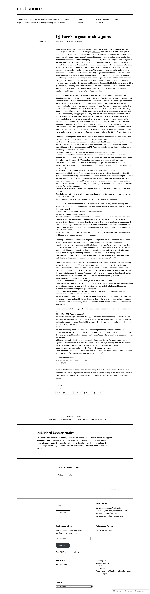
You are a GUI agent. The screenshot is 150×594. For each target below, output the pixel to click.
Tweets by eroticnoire (104, 530)
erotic (110, 370)
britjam (100, 370)
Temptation (100, 568)
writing (59, 378)
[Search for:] (74, 505)
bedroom (60, 370)
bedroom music (69, 370)
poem (96, 373)
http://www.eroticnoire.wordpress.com (71, 360)
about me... (100, 566)
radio (123, 373)
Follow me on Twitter (104, 526)
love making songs (71, 373)
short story (80, 375)
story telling (124, 375)
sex (58, 375)
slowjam (104, 375)
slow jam (88, 375)
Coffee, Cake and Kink (84, 124)
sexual (63, 375)
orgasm (80, 373)
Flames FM (96, 52)
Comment (113, 490)
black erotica (80, 370)
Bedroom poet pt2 (103, 563)
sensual (129, 373)
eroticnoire (29, 8)
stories (80, 23)
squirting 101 (101, 561)
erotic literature (118, 370)
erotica (128, 370)
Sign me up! (62, 545)
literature (60, 373)
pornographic (116, 373)
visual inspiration (102, 19)
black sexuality (91, 370)
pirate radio (88, 373)
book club (118, 19)
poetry (108, 373)
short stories (71, 375)
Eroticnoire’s (61, 122)
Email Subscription (64, 526)
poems (80, 19)
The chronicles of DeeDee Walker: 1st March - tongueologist (114, 572)
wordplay (99, 23)
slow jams (96, 375)
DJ (105, 370)
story (116, 375)
